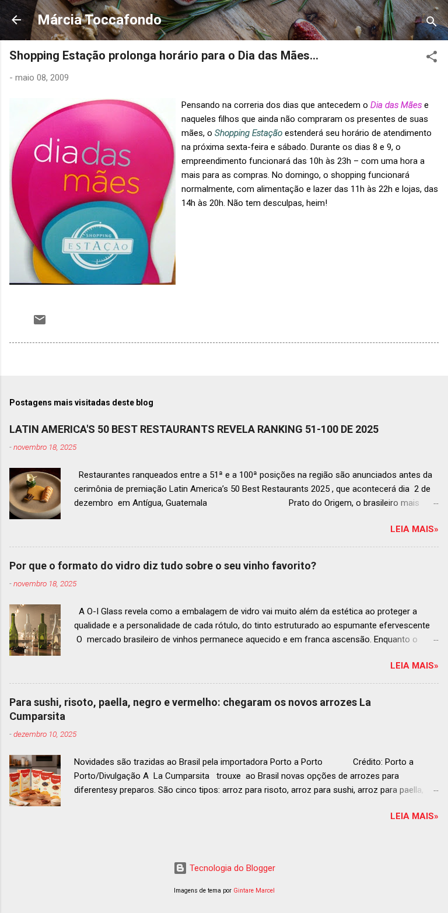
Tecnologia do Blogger (231, 868)
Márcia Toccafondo (99, 20)
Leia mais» (414, 529)
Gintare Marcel (254, 890)
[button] (432, 59)
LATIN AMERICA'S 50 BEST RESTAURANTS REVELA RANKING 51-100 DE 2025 (194, 429)
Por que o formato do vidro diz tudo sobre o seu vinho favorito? (162, 565)
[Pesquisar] (432, 23)
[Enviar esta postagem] (40, 324)
